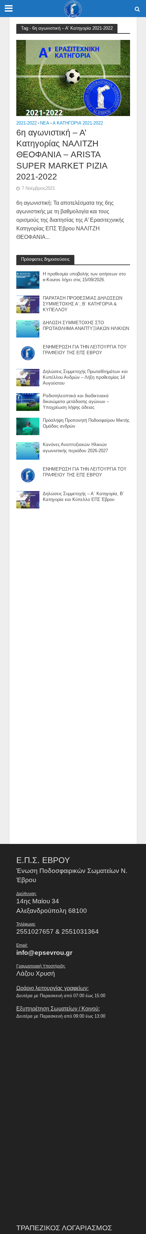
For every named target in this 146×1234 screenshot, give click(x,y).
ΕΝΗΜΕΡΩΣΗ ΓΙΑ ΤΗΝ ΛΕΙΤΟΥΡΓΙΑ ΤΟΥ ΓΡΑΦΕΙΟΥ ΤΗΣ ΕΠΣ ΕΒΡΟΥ (85, 350)
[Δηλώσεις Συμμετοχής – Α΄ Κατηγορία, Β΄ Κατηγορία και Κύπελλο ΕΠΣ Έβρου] (28, 499)
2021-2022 (26, 123)
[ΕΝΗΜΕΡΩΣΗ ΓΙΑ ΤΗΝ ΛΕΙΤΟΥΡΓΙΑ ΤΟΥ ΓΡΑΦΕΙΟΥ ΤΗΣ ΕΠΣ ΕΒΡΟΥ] (28, 352)
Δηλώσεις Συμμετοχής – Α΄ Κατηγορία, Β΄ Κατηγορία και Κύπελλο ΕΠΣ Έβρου (83, 496)
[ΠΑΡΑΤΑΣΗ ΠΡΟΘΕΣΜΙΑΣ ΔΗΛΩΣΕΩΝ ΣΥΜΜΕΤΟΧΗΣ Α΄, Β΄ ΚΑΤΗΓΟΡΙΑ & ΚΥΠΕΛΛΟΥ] (28, 304)
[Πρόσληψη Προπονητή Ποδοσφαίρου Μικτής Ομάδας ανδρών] (28, 426)
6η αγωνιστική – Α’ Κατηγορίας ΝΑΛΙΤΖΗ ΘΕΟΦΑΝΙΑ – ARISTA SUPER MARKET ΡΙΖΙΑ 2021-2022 (61, 154)
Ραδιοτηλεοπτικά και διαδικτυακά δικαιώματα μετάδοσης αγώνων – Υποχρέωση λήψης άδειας (76, 401)
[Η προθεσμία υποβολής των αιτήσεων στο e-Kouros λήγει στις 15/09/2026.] (28, 279)
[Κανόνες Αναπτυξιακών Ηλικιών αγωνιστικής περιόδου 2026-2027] (28, 450)
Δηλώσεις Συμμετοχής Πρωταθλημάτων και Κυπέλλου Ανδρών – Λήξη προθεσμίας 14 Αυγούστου (85, 377)
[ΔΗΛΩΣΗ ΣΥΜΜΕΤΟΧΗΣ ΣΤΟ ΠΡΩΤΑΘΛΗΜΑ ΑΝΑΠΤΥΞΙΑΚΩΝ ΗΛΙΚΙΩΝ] (28, 328)
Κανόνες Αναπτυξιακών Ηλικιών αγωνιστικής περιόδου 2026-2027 (75, 447)
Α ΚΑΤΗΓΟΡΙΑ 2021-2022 (78, 123)
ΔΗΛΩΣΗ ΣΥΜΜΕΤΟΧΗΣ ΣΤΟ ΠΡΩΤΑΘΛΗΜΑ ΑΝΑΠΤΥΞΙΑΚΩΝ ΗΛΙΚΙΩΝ (86, 325)
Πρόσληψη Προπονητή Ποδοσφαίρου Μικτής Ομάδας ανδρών (86, 423)
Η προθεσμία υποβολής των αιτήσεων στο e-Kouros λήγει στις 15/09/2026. (84, 277)
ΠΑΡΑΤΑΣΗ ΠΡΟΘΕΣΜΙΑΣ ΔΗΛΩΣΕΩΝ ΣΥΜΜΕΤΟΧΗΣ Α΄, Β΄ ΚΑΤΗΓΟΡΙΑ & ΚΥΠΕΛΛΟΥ (82, 304)
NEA (44, 123)
